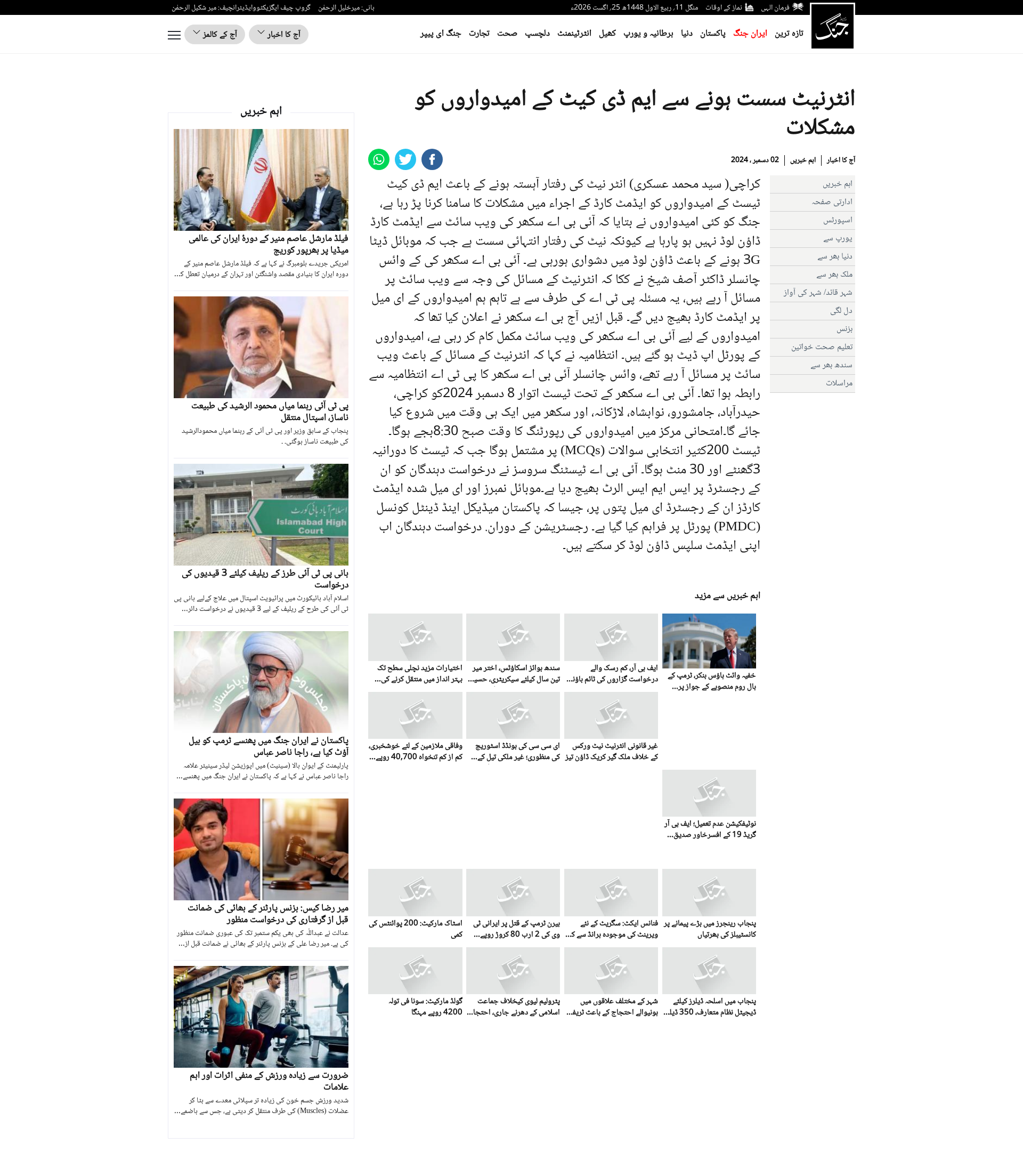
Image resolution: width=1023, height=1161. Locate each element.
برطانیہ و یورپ (648, 34)
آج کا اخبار (283, 35)
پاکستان (713, 34)
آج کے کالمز (219, 35)
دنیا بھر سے (834, 256)
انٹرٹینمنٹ (574, 34)
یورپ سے (837, 238)
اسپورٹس (837, 220)
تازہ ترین (789, 34)
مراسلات (839, 383)
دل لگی (841, 311)
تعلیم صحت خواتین (821, 347)
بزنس (844, 329)
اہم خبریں (803, 160)
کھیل (607, 34)
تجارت (479, 34)
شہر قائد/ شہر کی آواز (818, 293)
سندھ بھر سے (831, 365)
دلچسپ (537, 34)
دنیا (687, 34)
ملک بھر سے (834, 275)
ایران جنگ (750, 34)
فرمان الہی (775, 8)
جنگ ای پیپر (440, 34)
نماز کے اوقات (723, 8)
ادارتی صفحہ (831, 202)
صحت (507, 34)
